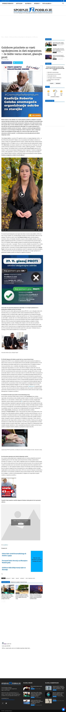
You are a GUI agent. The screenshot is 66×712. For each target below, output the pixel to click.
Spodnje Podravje (7, 3)
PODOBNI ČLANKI (5, 582)
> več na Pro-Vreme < (55, 96)
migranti (17, 578)
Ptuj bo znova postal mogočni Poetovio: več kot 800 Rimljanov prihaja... (58, 56)
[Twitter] (64, 1)
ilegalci (13, 578)
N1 (21, 401)
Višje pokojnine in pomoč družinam (54, 74)
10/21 (55, 94)
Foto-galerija (46, 3)
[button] (63, 3)
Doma (2, 37)
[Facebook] (61, 1)
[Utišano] (39, 230)
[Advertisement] (33, 25)
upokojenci (22, 578)
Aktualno (19, 3)
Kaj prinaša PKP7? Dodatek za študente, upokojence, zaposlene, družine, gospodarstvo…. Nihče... (59, 687)
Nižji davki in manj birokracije (53, 72)
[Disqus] (22, 623)
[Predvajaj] (3, 230)
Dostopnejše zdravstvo (52, 75)
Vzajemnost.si (31, 386)
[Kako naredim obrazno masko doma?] (26, 688)
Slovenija (28, 3)
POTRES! (54, 699)
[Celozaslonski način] (41, 230)
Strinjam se (20, 523)
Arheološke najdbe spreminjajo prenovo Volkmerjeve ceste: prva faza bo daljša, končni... (58, 50)
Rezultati (58, 83)
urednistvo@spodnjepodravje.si (8, 699)
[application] (22, 194)
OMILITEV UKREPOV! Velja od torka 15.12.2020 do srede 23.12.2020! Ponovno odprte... (58, 694)
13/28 (61, 94)
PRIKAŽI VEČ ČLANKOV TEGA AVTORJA (19, 582)
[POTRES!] (48, 701)
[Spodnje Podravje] (33, 10)
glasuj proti (8, 578)
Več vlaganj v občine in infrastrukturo (54, 77)
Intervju (37, 3)
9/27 (48, 94)
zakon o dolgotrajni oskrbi (30, 578)
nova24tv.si (5, 544)
